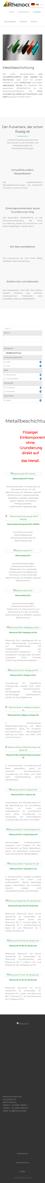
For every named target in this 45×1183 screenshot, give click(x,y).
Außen (23, 362)
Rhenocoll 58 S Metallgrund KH (23, 633)
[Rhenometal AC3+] (23, 590)
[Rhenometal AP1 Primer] (23, 474)
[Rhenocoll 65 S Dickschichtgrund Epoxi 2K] (23, 747)
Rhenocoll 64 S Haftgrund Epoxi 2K (23, 715)
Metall (23, 400)
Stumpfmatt (23, 387)
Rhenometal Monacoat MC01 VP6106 (23, 524)
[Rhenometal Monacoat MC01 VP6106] (23, 516)
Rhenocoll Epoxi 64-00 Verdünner (23, 906)
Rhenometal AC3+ (23, 595)
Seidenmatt (23, 391)
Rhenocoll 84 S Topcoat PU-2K (23, 869)
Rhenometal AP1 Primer (23, 479)
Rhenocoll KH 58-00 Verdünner (23, 946)
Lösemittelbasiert (23, 378)
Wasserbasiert (23, 375)
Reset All (7, 328)
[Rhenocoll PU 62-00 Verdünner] (23, 975)
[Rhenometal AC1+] (23, 550)
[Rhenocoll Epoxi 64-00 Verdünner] (23, 901)
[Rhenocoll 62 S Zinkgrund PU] (23, 670)
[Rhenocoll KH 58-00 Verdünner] (23, 941)
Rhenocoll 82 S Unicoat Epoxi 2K (23, 834)
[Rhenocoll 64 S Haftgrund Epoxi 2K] (23, 707)
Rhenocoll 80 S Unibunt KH (23, 795)
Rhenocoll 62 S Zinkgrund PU (23, 675)
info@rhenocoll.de (17, 1111)
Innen (23, 366)
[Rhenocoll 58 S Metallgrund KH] (23, 627)
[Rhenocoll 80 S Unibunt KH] (23, 790)
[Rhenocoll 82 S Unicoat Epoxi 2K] (23, 829)
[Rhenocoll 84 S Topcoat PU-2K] (23, 864)
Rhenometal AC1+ (23, 556)
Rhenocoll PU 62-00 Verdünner (23, 980)
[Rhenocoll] (22, 1024)
